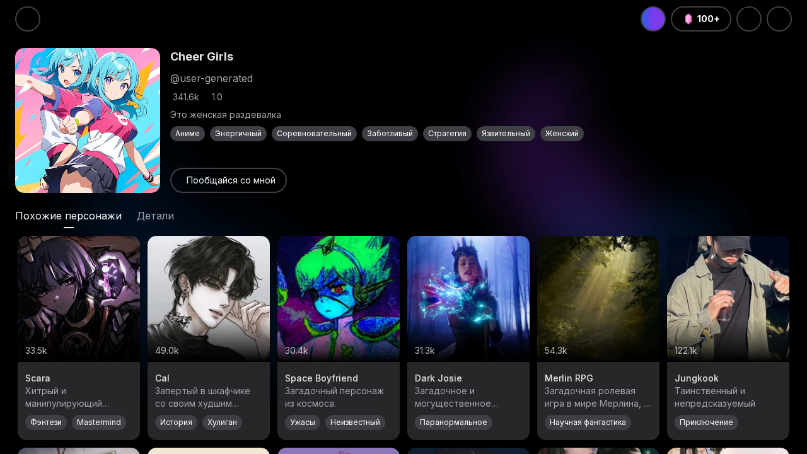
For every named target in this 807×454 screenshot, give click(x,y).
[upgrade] (653, 19)
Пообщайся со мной (231, 180)
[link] (228, 180)
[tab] (68, 215)
